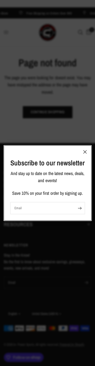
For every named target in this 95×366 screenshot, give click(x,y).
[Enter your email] (80, 208)
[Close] (85, 152)
